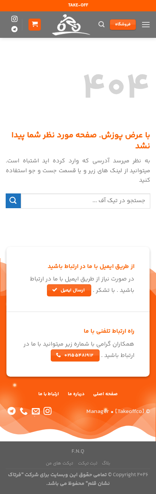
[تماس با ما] (24, 411)
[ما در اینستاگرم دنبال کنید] (14, 19)
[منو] (145, 24)
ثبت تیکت (87, 463)
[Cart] (34, 25)
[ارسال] (13, 200)
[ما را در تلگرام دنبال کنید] (14, 29)
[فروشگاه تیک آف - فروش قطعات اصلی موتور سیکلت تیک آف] (70, 24)
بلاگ (106, 463)
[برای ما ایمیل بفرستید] (36, 411)
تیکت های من (59, 463)
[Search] (101, 24)
